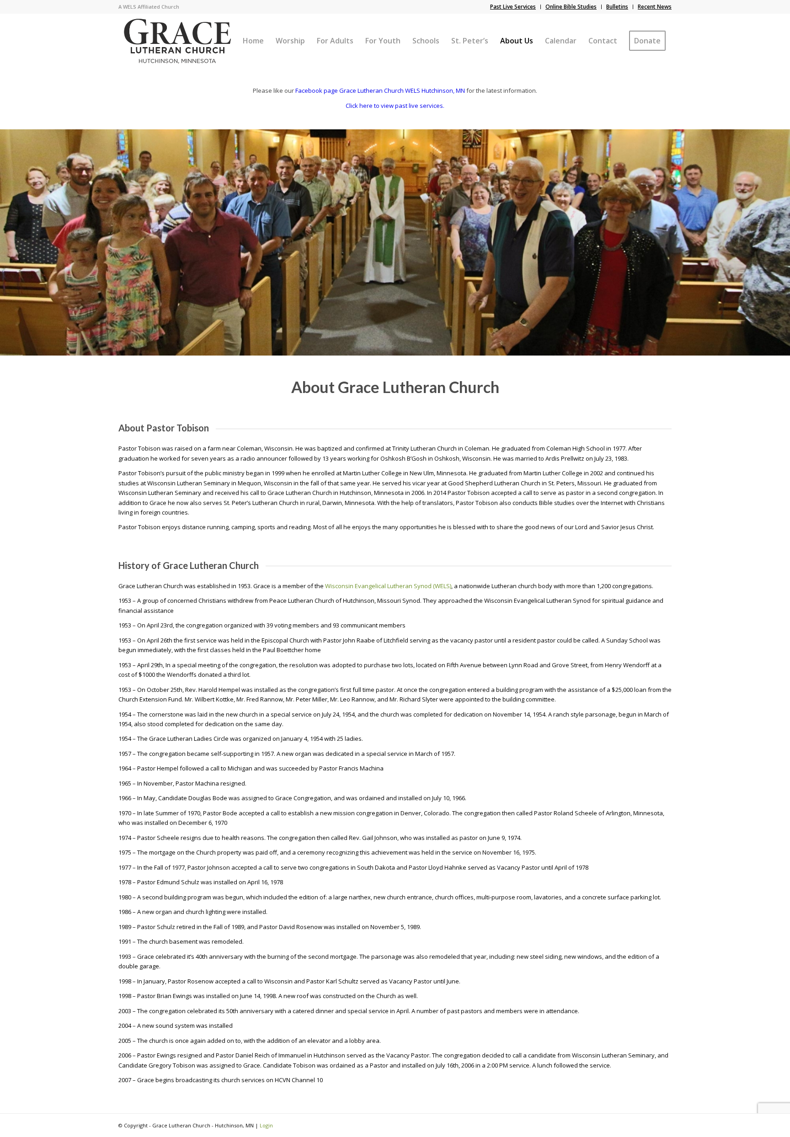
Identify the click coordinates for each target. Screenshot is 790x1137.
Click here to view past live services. (395, 105)
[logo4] (177, 41)
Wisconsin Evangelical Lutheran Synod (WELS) (388, 586)
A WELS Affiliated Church (148, 6)
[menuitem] (513, 7)
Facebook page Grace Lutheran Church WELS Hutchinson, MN (380, 90)
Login (266, 1125)
